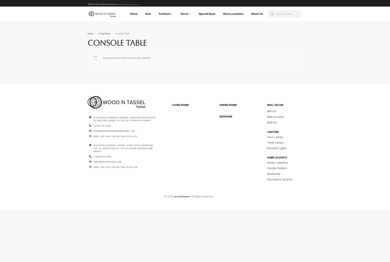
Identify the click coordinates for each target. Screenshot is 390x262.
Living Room (104, 33)
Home (90, 33)
